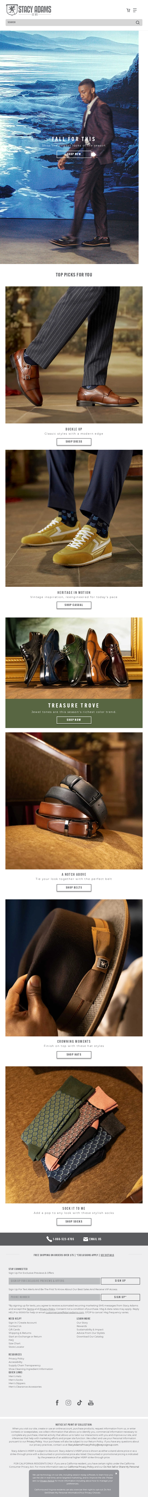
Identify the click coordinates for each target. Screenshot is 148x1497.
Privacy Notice (47, 1481)
